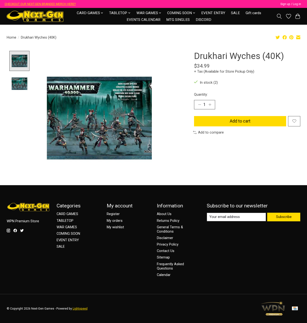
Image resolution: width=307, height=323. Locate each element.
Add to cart (240, 121)
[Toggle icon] (279, 16)
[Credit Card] (295, 308)
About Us (164, 214)
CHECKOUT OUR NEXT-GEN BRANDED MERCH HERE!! (40, 4)
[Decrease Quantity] (199, 104)
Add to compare (211, 132)
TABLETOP (65, 220)
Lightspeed (80, 308)
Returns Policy (168, 220)
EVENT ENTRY (213, 13)
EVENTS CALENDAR (143, 20)
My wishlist (115, 227)
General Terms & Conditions (170, 229)
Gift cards (253, 13)
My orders (115, 220)
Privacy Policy (167, 244)
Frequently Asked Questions (170, 266)
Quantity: (201, 94)
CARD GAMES (67, 214)
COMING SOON (68, 233)
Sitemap (163, 257)
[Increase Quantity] (210, 104)
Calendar (164, 275)
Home (11, 37)
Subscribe (284, 217)
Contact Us (165, 251)
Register (113, 214)
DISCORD (203, 20)
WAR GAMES (67, 227)
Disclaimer (165, 238)
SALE (235, 13)
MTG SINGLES (178, 20)
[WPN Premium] (273, 314)
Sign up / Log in (290, 4)
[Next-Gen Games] (35, 16)
